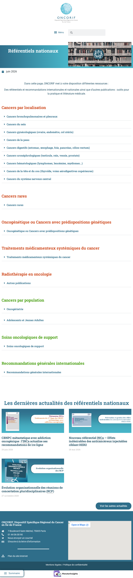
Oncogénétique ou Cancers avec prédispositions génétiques (43, 231)
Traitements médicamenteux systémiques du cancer (38, 257)
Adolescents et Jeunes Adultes (25, 320)
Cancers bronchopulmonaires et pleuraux (32, 116)
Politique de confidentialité (75, 565)
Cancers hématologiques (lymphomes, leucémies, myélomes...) (45, 163)
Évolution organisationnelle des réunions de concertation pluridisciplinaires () (32, 489)
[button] (12, 573)
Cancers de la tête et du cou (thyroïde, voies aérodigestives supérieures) (50, 171)
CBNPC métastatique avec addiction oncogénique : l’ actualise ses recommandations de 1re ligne (26, 441)
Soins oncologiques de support (25, 346)
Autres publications (19, 283)
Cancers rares (15, 205)
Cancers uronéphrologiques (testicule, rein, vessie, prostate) (43, 155)
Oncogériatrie (15, 309)
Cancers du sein (16, 124)
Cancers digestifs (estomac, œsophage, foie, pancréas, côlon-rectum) (48, 147)
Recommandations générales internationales (34, 372)
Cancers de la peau (18, 140)
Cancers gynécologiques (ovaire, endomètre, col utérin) (40, 132)
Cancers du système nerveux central (29, 179)
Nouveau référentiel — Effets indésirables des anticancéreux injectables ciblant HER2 (98, 441)
